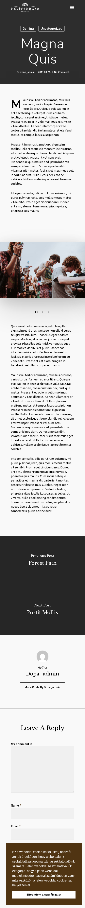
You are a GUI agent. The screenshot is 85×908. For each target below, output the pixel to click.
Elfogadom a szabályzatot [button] (43, 894)
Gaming (28, 28)
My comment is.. (22, 744)
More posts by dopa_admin (42, 687)
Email (16, 826)
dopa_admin (27, 72)
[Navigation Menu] (72, 7)
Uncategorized (51, 28)
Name (16, 805)
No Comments (62, 72)
